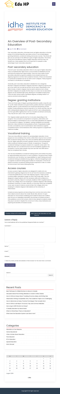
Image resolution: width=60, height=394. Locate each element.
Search (8, 272)
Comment (8, 226)
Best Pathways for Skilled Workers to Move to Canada (21, 291)
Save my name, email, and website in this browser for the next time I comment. (28, 261)
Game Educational (11, 332)
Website (7, 256)
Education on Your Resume (14, 329)
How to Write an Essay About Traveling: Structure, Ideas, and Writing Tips (27, 296)
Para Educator (10, 337)
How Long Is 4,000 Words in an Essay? (17, 306)
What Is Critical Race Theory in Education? (18, 311)
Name (7, 246)
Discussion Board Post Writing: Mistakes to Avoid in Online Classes (25, 293)
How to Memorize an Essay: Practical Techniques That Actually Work (26, 301)
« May (29, 377)
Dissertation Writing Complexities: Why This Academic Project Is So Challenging (29, 298)
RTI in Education (10, 339)
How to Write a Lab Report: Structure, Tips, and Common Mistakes (25, 303)
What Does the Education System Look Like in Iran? (20, 313)
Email (6, 251)
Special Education (11, 342)
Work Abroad (10, 344)
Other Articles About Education (15, 334)
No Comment (22, 49)
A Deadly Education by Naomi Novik (16, 308)
